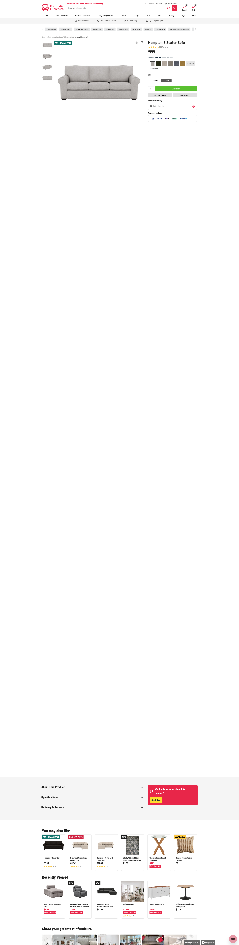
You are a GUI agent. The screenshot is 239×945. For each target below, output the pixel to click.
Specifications (49, 797)
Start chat (156, 800)
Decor (194, 16)
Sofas (61, 37)
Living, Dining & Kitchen (105, 16)
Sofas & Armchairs (62, 16)
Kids (159, 16)
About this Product (52, 787)
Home (43, 37)
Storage (136, 16)
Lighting (171, 16)
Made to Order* (185, 95)
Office (148, 16)
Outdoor (123, 16)
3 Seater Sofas (68, 37)
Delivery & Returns (52, 807)
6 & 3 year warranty (160, 95)
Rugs (183, 16)
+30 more (190, 64)
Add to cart (176, 89)
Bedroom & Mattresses (82, 16)
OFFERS (45, 16)
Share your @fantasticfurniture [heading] (67, 929)
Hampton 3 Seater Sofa (81, 37)
